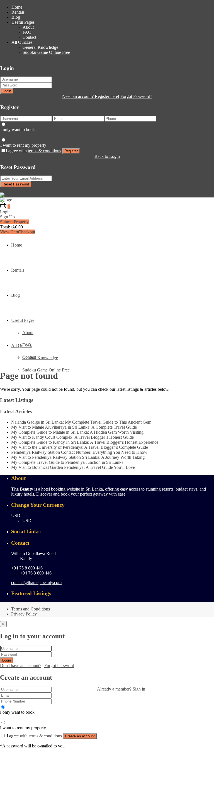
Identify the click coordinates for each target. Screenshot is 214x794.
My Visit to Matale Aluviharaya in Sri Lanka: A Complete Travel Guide (74, 427)
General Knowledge (40, 47)
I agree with (33, 150)
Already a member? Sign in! (122, 689)
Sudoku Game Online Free (46, 52)
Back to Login (107, 156)
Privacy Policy (24, 614)
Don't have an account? (20, 665)
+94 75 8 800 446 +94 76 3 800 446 (31, 570)
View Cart (9, 232)
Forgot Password (59, 665)
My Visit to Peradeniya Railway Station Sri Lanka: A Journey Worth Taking (78, 457)
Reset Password (16, 184)
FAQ (27, 32)
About (28, 27)
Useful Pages (23, 22)
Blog (15, 17)
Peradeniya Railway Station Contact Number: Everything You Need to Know (79, 452)
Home (16, 7)
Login (7, 91)
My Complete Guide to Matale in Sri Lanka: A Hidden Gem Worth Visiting (77, 432)
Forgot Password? (136, 96)
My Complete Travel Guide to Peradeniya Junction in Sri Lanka (67, 462)
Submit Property (14, 221)
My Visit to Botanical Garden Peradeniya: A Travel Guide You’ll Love (73, 467)
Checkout (26, 232)
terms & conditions (44, 150)
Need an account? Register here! (90, 96)
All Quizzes (21, 42)
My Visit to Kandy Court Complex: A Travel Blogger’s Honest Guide (72, 437)
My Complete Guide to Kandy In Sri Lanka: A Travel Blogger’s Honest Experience (84, 442)
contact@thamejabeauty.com (36, 582)
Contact (29, 37)
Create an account (80, 736)
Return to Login (107, 189)
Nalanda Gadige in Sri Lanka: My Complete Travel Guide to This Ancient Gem (81, 422)
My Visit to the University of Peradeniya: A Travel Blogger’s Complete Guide (79, 447)
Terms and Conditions (30, 609)
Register (71, 151)
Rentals (18, 12)
